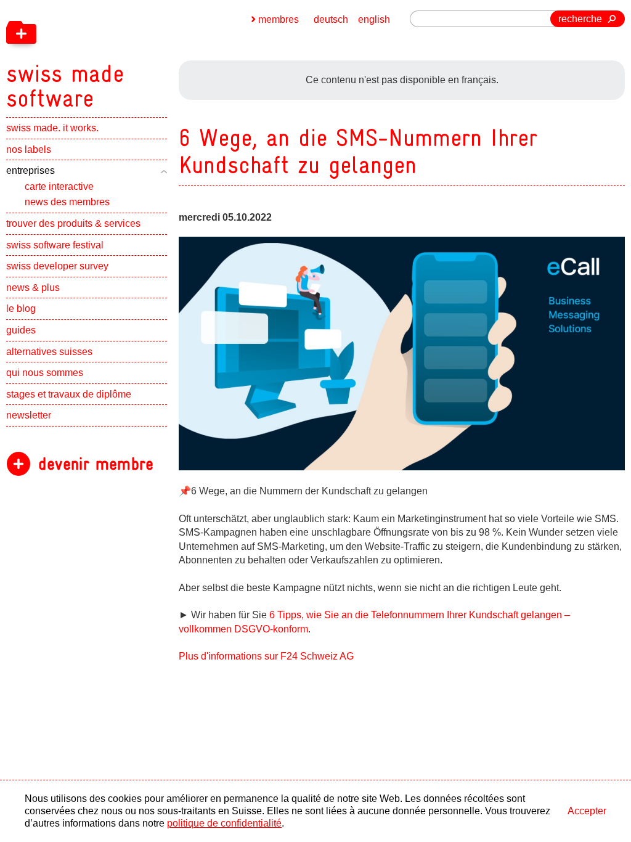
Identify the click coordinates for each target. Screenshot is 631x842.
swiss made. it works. (52, 128)
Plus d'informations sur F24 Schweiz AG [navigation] (266, 656)
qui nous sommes (44, 372)
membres (278, 19)
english (374, 19)
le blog (21, 308)
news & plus (33, 287)
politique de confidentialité (224, 823)
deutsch (331, 19)
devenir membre (95, 464)
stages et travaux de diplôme (68, 394)
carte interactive (59, 186)
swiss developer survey (57, 266)
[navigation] (129, 55)
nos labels (28, 149)
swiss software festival (55, 245)
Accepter (587, 811)
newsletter (28, 415)
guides (21, 330)
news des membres (67, 202)
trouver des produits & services (73, 223)
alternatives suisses (49, 351)
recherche (580, 19)
